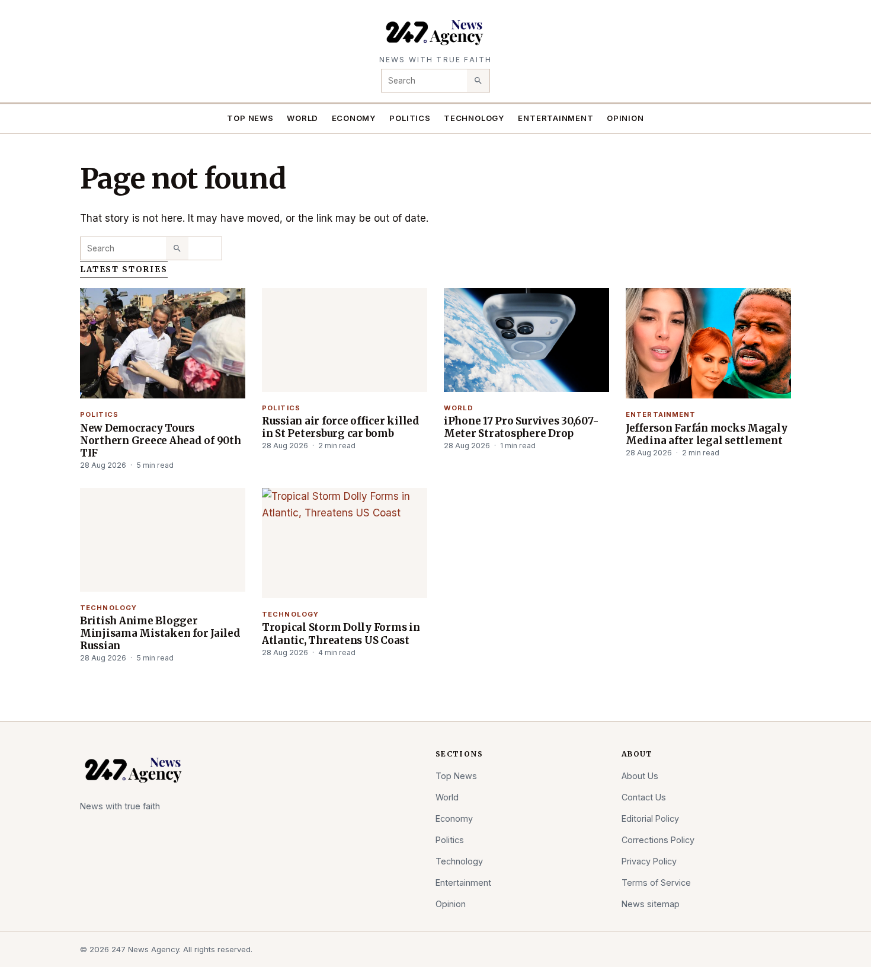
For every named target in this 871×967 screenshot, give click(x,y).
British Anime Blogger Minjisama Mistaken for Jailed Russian (160, 633)
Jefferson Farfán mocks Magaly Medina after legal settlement (706, 434)
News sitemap (651, 904)
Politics (409, 118)
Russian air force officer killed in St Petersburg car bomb (341, 427)
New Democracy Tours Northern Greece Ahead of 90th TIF (160, 440)
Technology (474, 118)
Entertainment (555, 118)
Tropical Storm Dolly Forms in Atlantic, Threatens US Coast (341, 633)
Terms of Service (656, 882)
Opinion (625, 118)
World (302, 118)
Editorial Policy (650, 818)
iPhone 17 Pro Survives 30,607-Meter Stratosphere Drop (521, 427)
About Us (640, 776)
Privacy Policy (649, 861)
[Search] (478, 80)
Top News (250, 118)
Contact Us (644, 797)
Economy (354, 118)
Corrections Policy (658, 840)
